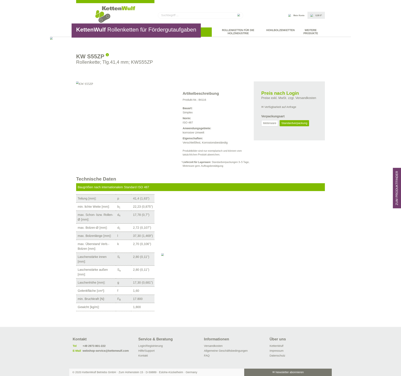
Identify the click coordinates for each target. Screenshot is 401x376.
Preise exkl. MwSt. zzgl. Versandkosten (288, 98)
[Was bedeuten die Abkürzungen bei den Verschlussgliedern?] (107, 54)
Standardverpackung (294, 123)
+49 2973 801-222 (94, 345)
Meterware (269, 123)
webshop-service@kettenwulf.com (106, 350)
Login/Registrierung (150, 345)
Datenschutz (277, 355)
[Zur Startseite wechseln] (115, 14)
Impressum (277, 350)
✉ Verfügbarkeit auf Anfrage (278, 107)
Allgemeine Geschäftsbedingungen (226, 350)
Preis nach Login (280, 93)
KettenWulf (276, 345)
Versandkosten (213, 345)
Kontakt (143, 355)
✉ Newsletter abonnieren (288, 372)
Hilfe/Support (146, 350)
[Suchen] (238, 15)
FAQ (207, 355)
